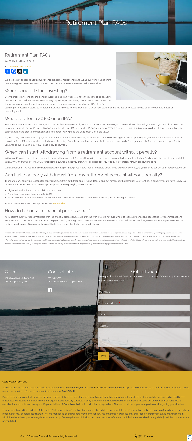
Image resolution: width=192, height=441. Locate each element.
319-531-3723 (54, 278)
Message (113, 326)
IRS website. (59, 203)
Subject (113, 314)
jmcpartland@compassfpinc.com (65, 281)
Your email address (119, 303)
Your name (115, 292)
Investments (26, 66)
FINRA (97, 387)
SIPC (104, 387)
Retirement (13, 66)
